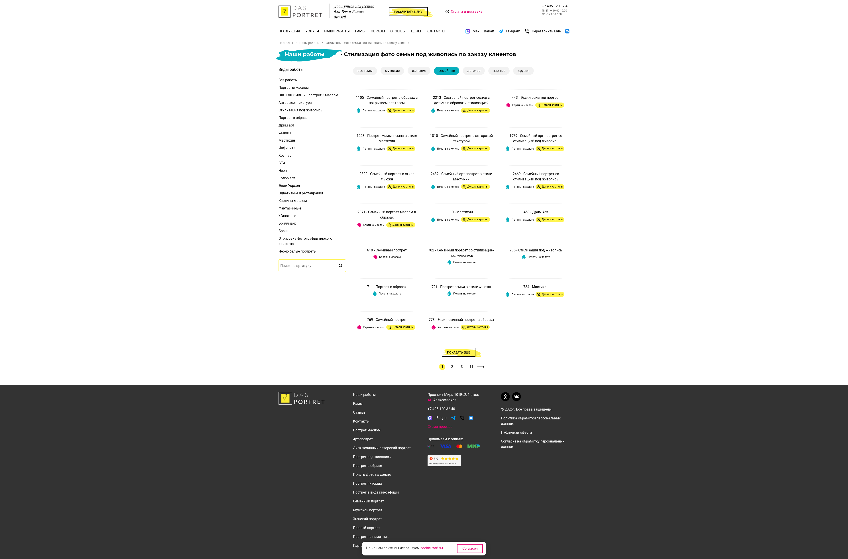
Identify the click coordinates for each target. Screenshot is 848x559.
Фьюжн (285, 133)
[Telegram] (453, 418)
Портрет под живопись (372, 457)
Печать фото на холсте (372, 474)
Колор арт (287, 178)
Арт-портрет (363, 439)
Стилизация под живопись (300, 110)
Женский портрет (367, 519)
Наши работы (337, 31)
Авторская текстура (295, 103)
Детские (473, 71)
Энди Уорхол (289, 186)
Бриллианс (287, 223)
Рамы (360, 31)
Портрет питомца (367, 483)
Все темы (365, 71)
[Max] (430, 418)
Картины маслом (293, 201)
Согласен (470, 548)
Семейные (446, 71)
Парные (499, 71)
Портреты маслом (294, 87)
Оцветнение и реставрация (301, 193)
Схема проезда (440, 427)
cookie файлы (431, 548)
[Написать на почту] (567, 31)
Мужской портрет (367, 510)
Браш (283, 231)
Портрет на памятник (371, 537)
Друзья (523, 71)
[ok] (506, 396)
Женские (419, 71)
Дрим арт (286, 125)
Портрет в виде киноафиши (376, 492)
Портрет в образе (293, 118)
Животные (287, 216)
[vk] (517, 396)
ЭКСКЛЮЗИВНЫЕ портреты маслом (308, 95)
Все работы (288, 80)
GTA (282, 163)
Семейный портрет (368, 501)
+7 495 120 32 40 (555, 6)
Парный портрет (366, 528)
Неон (283, 170)
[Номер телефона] (462, 418)
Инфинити (287, 148)
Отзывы (398, 31)
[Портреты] (302, 12)
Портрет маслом (367, 430)
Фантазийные (290, 208)
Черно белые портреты (297, 251)
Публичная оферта (516, 432)
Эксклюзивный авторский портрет (382, 448)
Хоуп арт (286, 155)
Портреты (286, 43)
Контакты (435, 31)
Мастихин (287, 140)
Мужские (392, 71)
